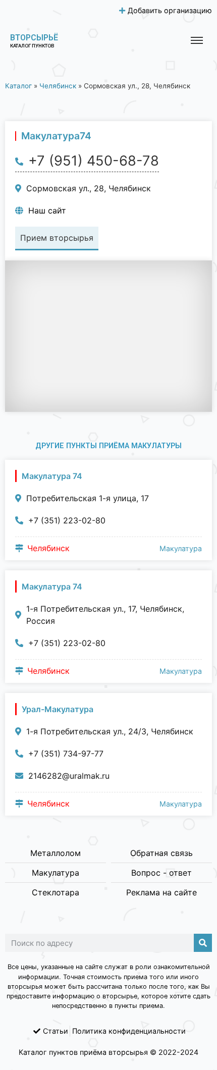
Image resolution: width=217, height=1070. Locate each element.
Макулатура (180, 548)
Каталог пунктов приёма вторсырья (83, 1052)
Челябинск (57, 86)
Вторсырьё (34, 37)
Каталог (18, 86)
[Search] (203, 943)
